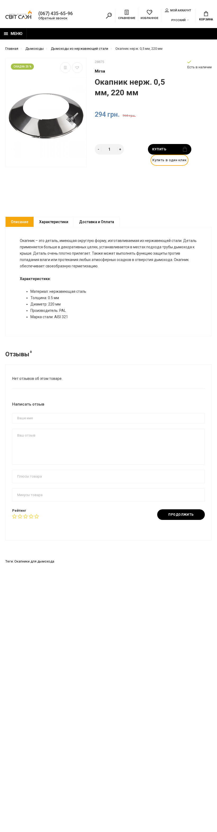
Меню (16, 34)
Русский (178, 20)
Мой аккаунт (180, 10)
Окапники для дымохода (34, 561)
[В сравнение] (65, 67)
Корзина (206, 19)
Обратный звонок (52, 18)
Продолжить (181, 514)
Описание (19, 222)
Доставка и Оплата (96, 222)
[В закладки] (77, 67)
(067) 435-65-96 (55, 13)
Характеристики (53, 222)
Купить (159, 149)
